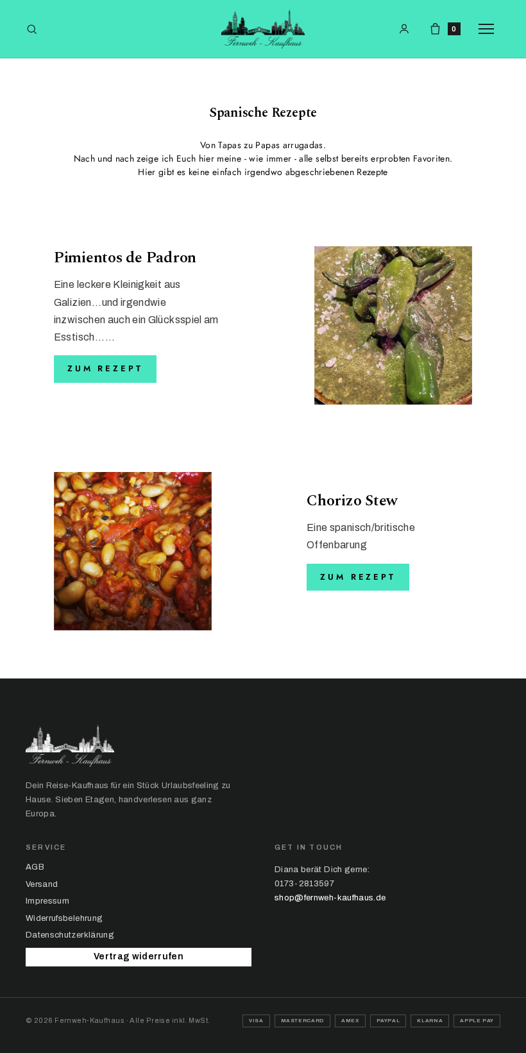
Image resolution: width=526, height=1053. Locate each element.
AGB (35, 867)
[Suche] (32, 29)
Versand (42, 884)
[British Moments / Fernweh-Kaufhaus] (263, 29)
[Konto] (404, 28)
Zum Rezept (105, 368)
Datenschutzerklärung (70, 935)
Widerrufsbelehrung (64, 918)
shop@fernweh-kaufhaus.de (330, 897)
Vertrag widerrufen (138, 956)
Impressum (47, 901)
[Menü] (489, 29)
